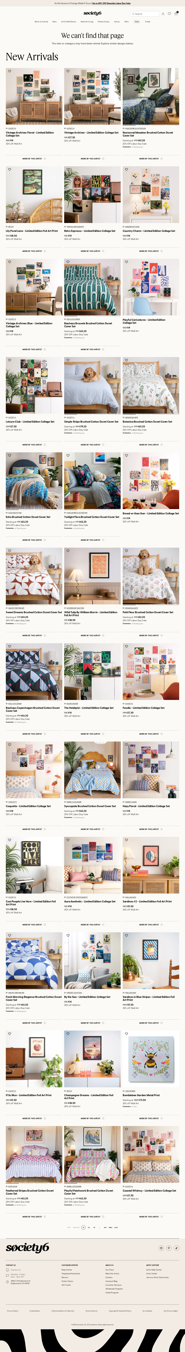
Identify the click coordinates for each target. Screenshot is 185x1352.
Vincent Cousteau (74, 993)
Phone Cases (103, 21)
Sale (137, 21)
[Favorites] (169, 13)
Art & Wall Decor (68, 21)
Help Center (67, 1269)
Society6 (12, 128)
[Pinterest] (169, 1248)
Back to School (41, 21)
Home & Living (87, 21)
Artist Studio (151, 1273)
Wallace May (130, 897)
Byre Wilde (12, 1187)
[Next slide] (174, 96)
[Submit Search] (133, 14)
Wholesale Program (114, 1288)
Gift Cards (66, 1285)
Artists (117, 21)
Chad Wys (12, 802)
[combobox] (145, 13)
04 (172, 125)
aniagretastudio (132, 227)
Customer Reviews (114, 1285)
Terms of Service (92, 1311)
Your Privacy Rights (171, 1311)
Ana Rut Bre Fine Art (16, 608)
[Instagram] (161, 1248)
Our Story (110, 1269)
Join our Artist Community (157, 1277)
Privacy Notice (12, 1311)
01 (129, 125)
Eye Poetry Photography (77, 897)
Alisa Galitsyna (15, 513)
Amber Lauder (131, 802)
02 (143, 125)
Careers (109, 1277)
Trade (147, 21)
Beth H (11, 227)
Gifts (126, 21)
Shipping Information (71, 1273)
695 (105, 1227)
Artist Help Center (154, 1269)
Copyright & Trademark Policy (120, 1311)
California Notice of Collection (62, 1311)
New (55, 21)
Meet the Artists (112, 1273)
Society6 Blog (111, 1281)
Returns (65, 1277)
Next (110, 1227)
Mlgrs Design (72, 704)
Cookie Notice (35, 1311)
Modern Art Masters (75, 608)
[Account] (163, 13)
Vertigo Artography (75, 227)
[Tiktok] (176, 1248)
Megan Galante (131, 418)
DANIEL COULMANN (74, 802)
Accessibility (147, 1311)
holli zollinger (73, 319)
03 (158, 125)
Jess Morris (130, 1091)
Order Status (67, 1281)
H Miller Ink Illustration (135, 128)
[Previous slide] (127, 96)
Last (116, 1227)
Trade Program (112, 1292)
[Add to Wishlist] (10, 71)
